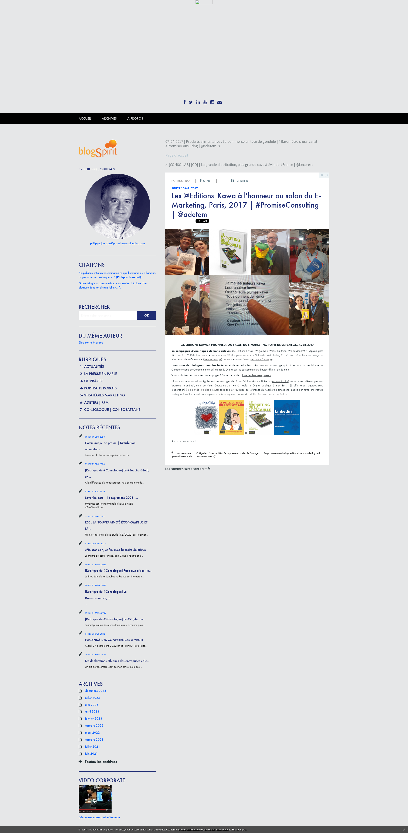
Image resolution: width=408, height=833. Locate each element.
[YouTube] (205, 101)
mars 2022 (92, 732)
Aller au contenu (14, 8)
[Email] (219, 101)
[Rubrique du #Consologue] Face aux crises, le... (118, 570)
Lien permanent (183, 453)
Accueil (85, 118)
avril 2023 (92, 711)
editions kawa (297, 453)
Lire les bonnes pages (256, 375)
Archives (109, 118)
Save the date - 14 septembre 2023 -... (111, 497)
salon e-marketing (280, 453)
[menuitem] (90, 118)
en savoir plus (280, 381)
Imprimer (241, 181)
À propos (135, 118)
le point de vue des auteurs (202, 390)
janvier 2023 (93, 718)
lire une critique (212, 359)
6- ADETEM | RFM (94, 402)
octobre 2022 (94, 725)
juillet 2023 (92, 698)
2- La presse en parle (98, 373)
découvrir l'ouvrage (261, 359)
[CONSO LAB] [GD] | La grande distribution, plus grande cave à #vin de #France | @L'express (241, 164)
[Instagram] (212, 101)
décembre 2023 (95, 691)
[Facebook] (185, 101)
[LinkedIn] (198, 101)
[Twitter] (191, 101)
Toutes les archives (101, 761)
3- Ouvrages (91, 380)
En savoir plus (239, 829)
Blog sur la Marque (91, 342)
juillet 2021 (92, 746)
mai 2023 (91, 705)
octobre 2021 (94, 739)
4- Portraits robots (98, 388)
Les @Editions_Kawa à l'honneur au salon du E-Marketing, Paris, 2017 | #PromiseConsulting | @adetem (246, 204)
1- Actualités (92, 366)
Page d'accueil (176, 155)
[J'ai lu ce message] (403, 829)
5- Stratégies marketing (102, 395)
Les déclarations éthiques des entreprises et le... (117, 661)
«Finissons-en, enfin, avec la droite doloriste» (116, 549)
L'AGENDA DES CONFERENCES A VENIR (114, 640)
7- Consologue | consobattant (110, 409)
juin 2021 (91, 753)
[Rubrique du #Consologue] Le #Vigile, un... (115, 619)
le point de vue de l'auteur (273, 394)
